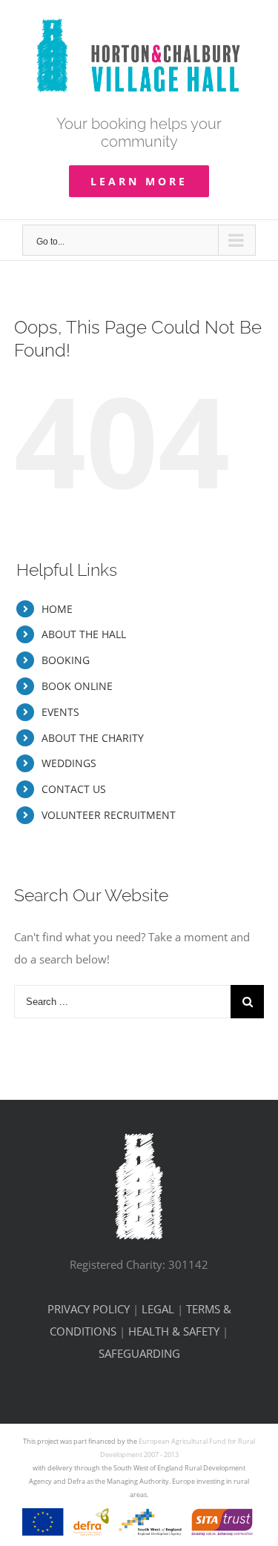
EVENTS (60, 712)
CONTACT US (74, 789)
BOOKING (66, 660)
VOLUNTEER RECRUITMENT (109, 815)
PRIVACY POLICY (88, 1308)
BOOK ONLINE (77, 686)
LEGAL (158, 1308)
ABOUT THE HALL (84, 634)
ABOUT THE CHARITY (93, 738)
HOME (57, 609)
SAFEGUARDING (139, 1353)
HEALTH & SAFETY (173, 1331)
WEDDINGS (69, 763)
